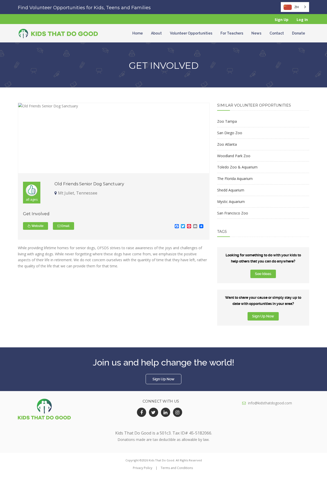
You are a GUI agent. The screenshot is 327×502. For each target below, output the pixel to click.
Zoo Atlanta (227, 144)
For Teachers (231, 33)
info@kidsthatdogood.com (270, 403)
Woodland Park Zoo (233, 155)
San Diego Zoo (229, 132)
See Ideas (263, 274)
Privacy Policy (142, 468)
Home (137, 33)
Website (37, 226)
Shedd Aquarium (230, 190)
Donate (298, 33)
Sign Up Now (263, 316)
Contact (277, 33)
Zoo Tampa (227, 121)
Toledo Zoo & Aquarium (237, 167)
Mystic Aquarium (231, 201)
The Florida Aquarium (235, 178)
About (156, 33)
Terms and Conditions (177, 468)
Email (65, 226)
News (256, 33)
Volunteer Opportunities (191, 33)
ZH (296, 7)
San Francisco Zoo (232, 213)
